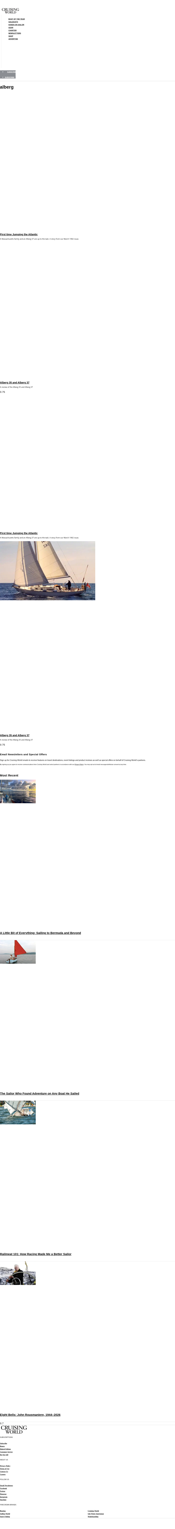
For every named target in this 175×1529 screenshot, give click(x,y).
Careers (2, 1474)
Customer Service (6, 1452)
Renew (2, 1446)
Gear (10, 28)
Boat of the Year (16, 19)
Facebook (3, 1488)
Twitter (2, 1491)
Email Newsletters (6, 1485)
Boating (3, 1511)
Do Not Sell (4, 1455)
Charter (12, 30)
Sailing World (5, 1514)
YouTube (3, 1500)
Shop (10, 36)
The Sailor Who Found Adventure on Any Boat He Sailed (39, 1093)
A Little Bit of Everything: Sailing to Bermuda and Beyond (40, 933)
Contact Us (4, 1472)
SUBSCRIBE (12, 72)
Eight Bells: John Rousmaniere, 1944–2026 (30, 1414)
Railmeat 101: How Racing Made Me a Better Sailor (35, 1254)
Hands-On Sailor (16, 25)
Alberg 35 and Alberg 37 (14, 382)
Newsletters (14, 33)
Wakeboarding (93, 1517)
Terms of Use (4, 1469)
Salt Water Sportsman (96, 1514)
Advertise (13, 39)
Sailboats (13, 22)
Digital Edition (5, 1449)
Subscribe (3, 1443)
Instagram (3, 1497)
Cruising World (93, 1511)
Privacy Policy (79, 764)
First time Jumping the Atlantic (19, 234)
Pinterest (3, 1494)
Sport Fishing (5, 1517)
